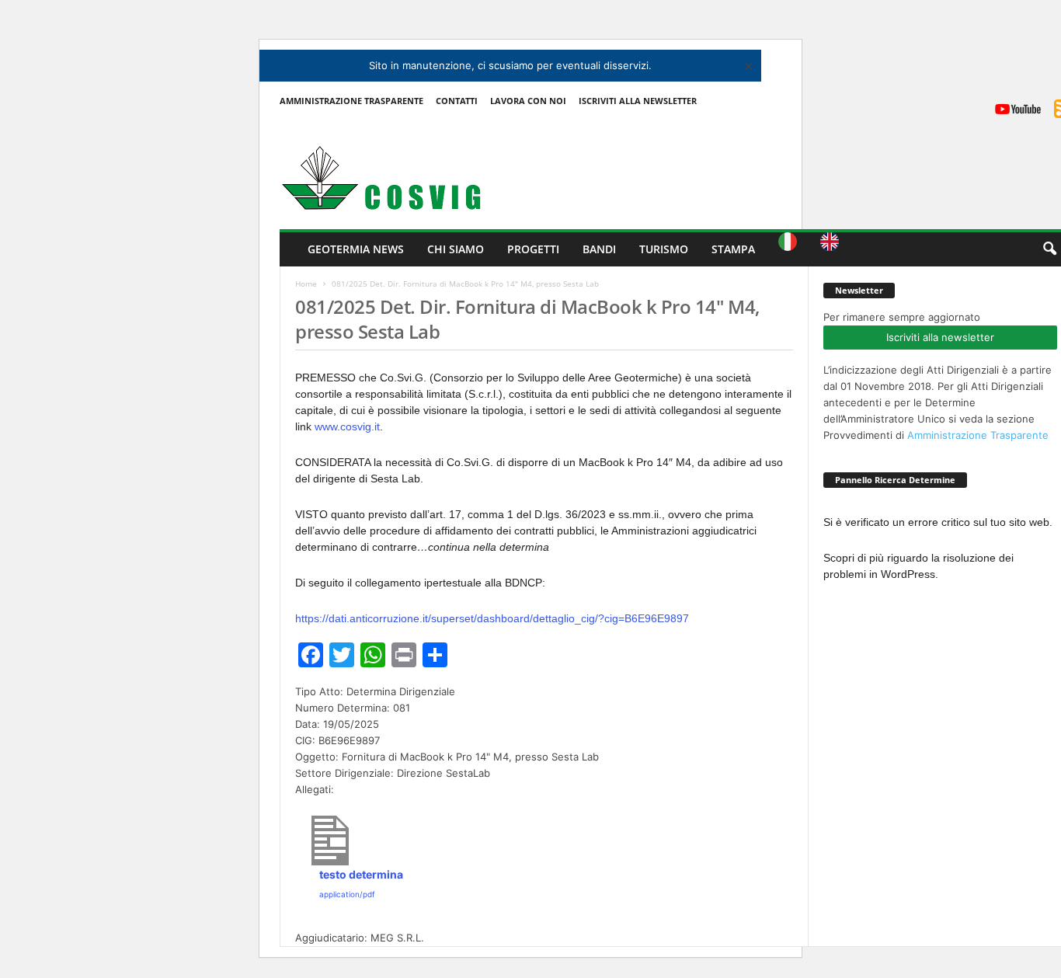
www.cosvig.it (347, 426)
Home (306, 283)
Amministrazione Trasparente (351, 100)
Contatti (457, 100)
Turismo (663, 249)
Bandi (599, 249)
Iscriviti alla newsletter (940, 337)
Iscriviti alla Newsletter (638, 100)
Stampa (733, 249)
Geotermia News (356, 249)
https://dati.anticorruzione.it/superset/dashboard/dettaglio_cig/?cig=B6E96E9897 (492, 618)
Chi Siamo (455, 249)
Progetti (533, 249)
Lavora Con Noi (528, 100)
